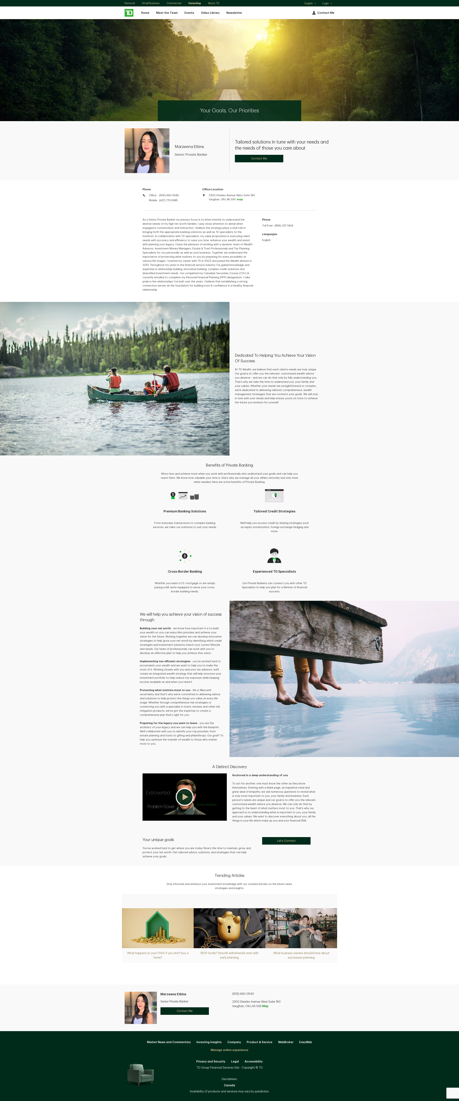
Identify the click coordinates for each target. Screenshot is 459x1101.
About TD (213, 3)
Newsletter (234, 12)
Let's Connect (286, 840)
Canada (229, 1085)
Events (189, 12)
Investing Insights (209, 1042)
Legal (235, 1061)
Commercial (174, 3)
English (310, 3)
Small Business (151, 3)
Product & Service (259, 1042)
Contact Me (325, 12)
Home (145, 12)
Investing (194, 3)
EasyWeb (305, 1042)
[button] (185, 797)
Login (325, 3)
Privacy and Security (210, 1061)
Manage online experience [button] (229, 1050)
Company (234, 1042)
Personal (130, 3)
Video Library (210, 12)
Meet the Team (167, 12)
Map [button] (265, 1006)
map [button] (240, 199)
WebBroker (286, 1042)
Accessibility (254, 1061)
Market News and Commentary (169, 1042)
